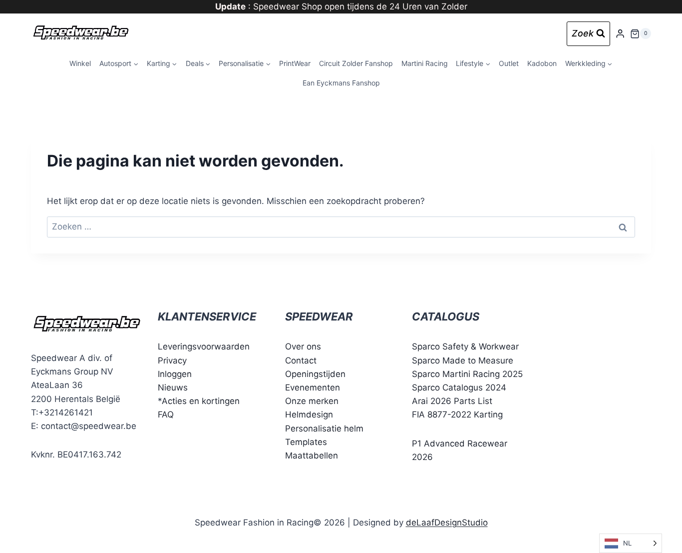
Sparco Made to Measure (462, 361)
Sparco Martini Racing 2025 (467, 374)
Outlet (509, 63)
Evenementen (312, 387)
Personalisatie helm (324, 429)
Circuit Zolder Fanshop (356, 63)
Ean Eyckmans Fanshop (341, 82)
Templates (306, 442)
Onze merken (312, 401)
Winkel (80, 63)
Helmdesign (309, 415)
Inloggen (175, 374)
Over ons (303, 347)
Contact (301, 361)
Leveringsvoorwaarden (204, 347)
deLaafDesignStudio (447, 523)
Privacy (172, 361)
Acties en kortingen (201, 401)
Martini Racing (424, 63)
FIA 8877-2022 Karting (457, 415)
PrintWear (295, 63)
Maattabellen (311, 455)
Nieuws (173, 387)
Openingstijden (315, 374)
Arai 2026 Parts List (452, 401)
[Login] (620, 34)
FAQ (166, 415)
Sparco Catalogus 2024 (459, 387)
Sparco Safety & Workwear (465, 347)
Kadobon (542, 63)
